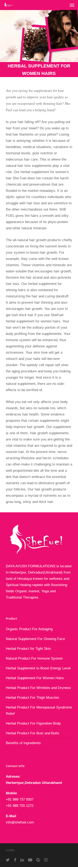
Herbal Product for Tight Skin (28, 649)
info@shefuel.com (20, 822)
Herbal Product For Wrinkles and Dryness (38, 688)
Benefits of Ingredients (23, 743)
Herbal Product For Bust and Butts (32, 733)
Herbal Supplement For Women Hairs (35, 678)
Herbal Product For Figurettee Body (33, 723)
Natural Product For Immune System (34, 658)
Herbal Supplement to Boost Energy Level (38, 668)
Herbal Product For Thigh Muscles (32, 698)
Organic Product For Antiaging (29, 629)
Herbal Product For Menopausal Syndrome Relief (39, 710)
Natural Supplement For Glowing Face (35, 639)
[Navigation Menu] (72, 5)
